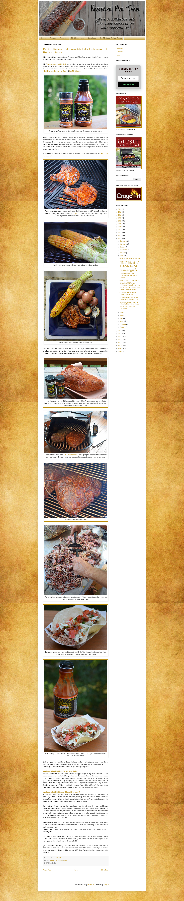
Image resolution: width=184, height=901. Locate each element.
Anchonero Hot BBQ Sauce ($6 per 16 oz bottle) (61, 792)
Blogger (106, 885)
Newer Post (47, 870)
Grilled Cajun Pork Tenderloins (130, 258)
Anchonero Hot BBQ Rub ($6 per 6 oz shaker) (60, 771)
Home (43, 38)
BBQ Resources (77, 38)
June (122, 312)
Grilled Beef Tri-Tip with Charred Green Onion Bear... (130, 284)
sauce (65, 860)
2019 (120, 230)
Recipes (53, 38)
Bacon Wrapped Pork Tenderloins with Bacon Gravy (128, 275)
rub (61, 860)
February (123, 324)
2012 (120, 340)
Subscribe (128, 84)
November (123, 244)
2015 (120, 331)
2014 (120, 334)
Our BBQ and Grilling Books (111, 38)
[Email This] (45, 863)
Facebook (119, 52)
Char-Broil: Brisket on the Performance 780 (128, 293)
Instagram (119, 48)
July (121, 256)
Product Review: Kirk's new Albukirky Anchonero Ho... (129, 298)
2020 (120, 227)
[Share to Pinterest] (55, 863)
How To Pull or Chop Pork (128, 266)
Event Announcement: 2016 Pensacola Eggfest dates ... (130, 270)
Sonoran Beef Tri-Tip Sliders (129, 280)
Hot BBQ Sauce (75, 71)
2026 (120, 209)
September (124, 250)
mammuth (90, 885)
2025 (120, 212)
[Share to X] (50, 863)
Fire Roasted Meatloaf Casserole (127, 307)
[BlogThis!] (47, 863)
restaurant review (54, 860)
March (122, 321)
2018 (120, 233)
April (121, 318)
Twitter (118, 55)
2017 (120, 235)
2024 (120, 215)
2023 (120, 218)
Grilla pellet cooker (70, 455)
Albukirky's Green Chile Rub (56, 64)
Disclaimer (92, 38)
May (121, 315)
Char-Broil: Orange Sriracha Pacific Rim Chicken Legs (129, 303)
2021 (120, 224)
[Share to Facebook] (52, 863)
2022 (120, 221)
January (123, 327)
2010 (120, 345)
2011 (120, 342)
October (123, 247)
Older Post (104, 870)
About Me (63, 38)
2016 (120, 238)
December (123, 241)
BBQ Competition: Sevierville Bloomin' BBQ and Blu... (129, 262)
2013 (120, 336)
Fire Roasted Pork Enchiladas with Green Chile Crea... (130, 289)
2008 (120, 351)
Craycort (76, 213)
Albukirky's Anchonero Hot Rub (54, 71)
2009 (120, 348)
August (122, 253)
